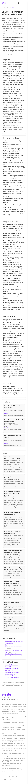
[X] (8, 779)
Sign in (22, 3)
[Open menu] (18, 3)
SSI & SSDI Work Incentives (12, 677)
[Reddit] (10, 779)
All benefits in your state (11, 665)
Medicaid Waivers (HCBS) (12, 668)
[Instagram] (5, 779)
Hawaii (9, 7)
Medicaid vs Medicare (11, 675)
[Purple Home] (5, 3)
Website (6, 413)
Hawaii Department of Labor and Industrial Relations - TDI (14, 643)
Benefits (4, 7)
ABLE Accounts (9, 670)
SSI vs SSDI (8, 666)
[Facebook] (2, 779)
